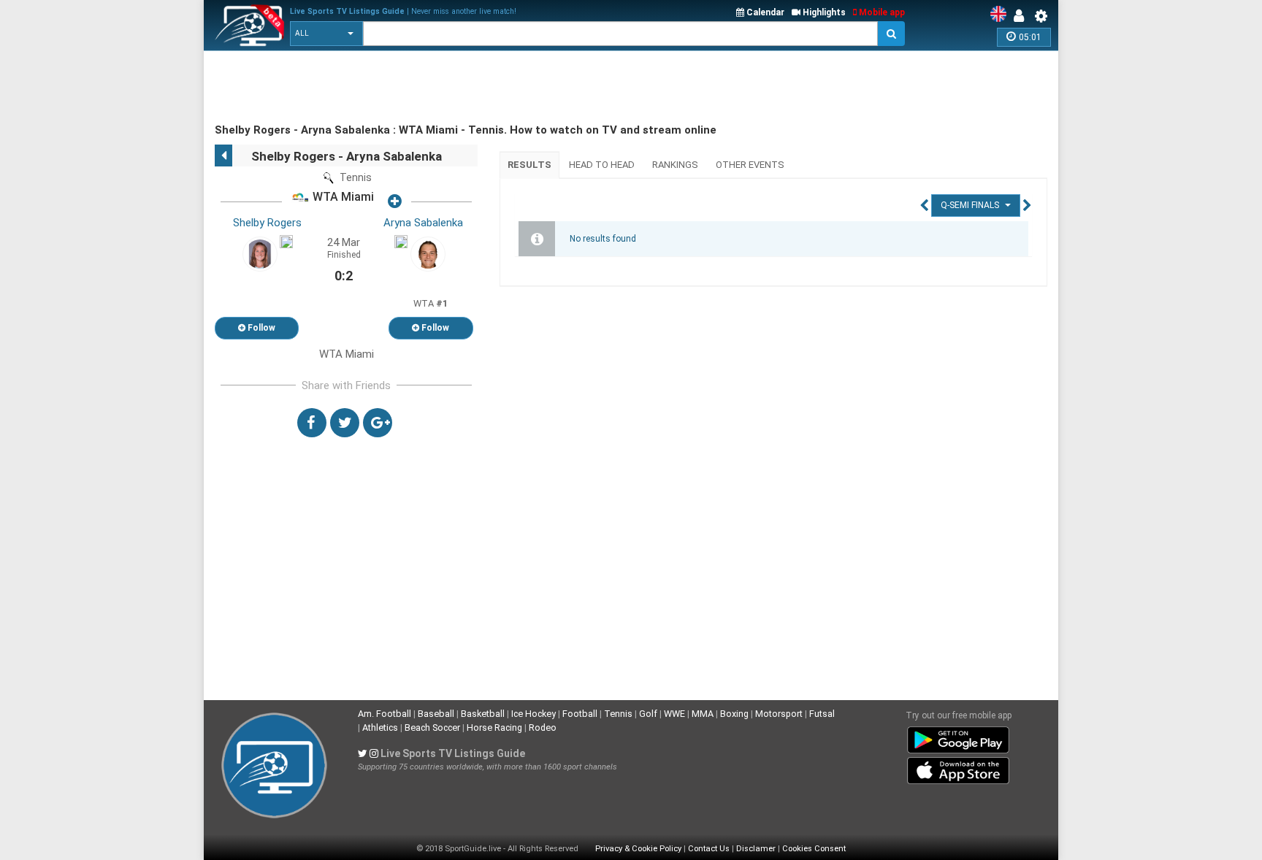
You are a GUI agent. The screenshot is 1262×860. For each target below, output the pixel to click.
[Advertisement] (480, 87)
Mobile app (881, 12)
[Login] (1022, 16)
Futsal (822, 713)
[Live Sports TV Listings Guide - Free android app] (958, 737)
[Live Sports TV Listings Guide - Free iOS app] (958, 768)
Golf (648, 713)
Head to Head (602, 164)
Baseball (436, 713)
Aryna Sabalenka (423, 222)
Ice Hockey (533, 713)
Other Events (750, 164)
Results (529, 164)
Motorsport (779, 713)
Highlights (823, 12)
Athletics (380, 727)
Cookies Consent (814, 848)
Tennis (618, 713)
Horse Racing (494, 727)
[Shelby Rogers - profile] (260, 253)
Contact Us (709, 848)
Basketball (483, 713)
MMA (703, 713)
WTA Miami (342, 197)
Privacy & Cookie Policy (638, 848)
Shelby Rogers (267, 222)
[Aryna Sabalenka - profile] (427, 253)
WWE (674, 713)
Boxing (734, 713)
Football (579, 713)
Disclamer (756, 848)
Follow (260, 328)
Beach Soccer (432, 727)
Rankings (675, 164)
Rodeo (543, 727)
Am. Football (384, 713)
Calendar (764, 12)
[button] (326, 33)
